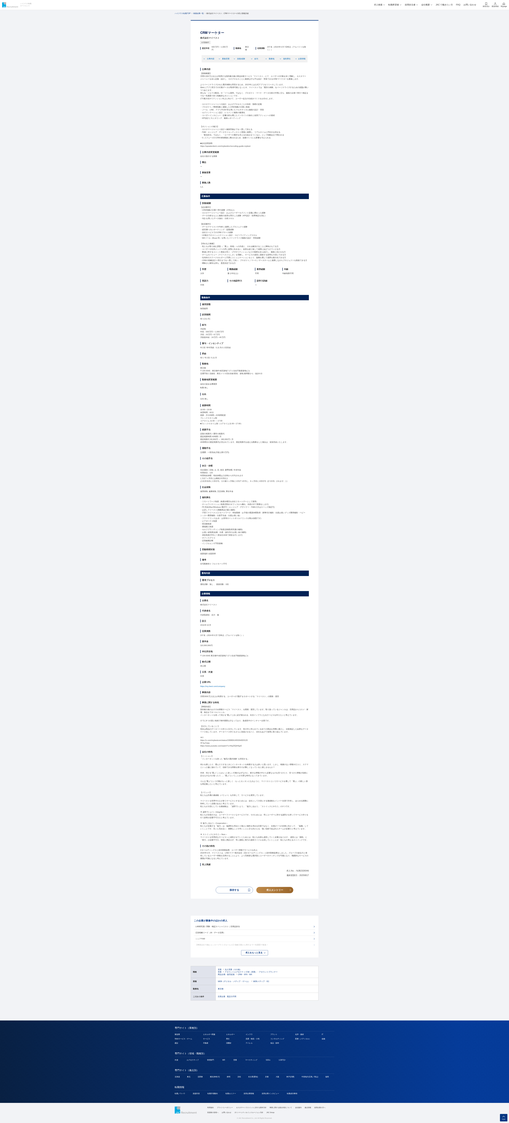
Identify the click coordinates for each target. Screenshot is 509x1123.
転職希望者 (393, 5)
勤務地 (271, 59)
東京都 (220, 989)
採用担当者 (410, 5)
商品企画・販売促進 (226, 974)
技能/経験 (241, 59)
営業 (220, 969)
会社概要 (425, 5)
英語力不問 (231, 996)
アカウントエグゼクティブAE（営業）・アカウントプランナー (251, 972)
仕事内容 (210, 59)
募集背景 (226, 59)
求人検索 (378, 5)
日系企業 (221, 996)
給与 (256, 59)
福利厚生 (287, 59)
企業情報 (302, 59)
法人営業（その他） (233, 969)
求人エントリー (274, 890)
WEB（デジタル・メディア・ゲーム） (234, 981)
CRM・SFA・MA (245, 974)
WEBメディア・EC (261, 981)
